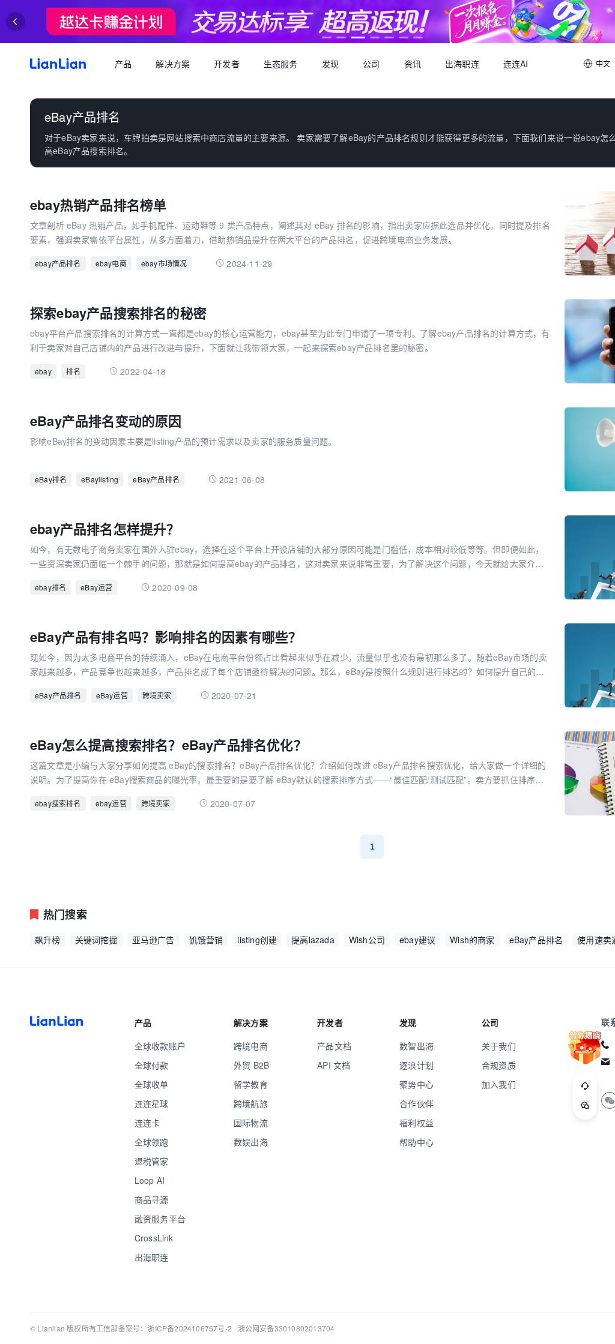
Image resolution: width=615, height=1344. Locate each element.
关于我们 (499, 1046)
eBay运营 (96, 587)
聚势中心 (416, 1084)
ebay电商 (111, 263)
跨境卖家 (157, 695)
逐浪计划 (416, 1065)
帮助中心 (416, 1142)
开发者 (227, 64)
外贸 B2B (251, 1065)
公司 (371, 64)
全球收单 (152, 1084)
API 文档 (333, 1065)
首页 (58, 63)
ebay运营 (111, 803)
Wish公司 (367, 940)
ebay (43, 371)
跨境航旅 (251, 1103)
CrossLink (154, 1238)
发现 (330, 64)
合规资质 (499, 1065)
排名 (73, 371)
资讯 (412, 64)
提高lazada (313, 940)
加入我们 (499, 1084)
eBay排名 (51, 479)
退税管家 (152, 1161)
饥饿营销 (206, 940)
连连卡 (147, 1123)
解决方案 (173, 64)
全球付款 (152, 1065)
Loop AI (150, 1180)
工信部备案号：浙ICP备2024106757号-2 (164, 1328)
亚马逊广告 (153, 940)
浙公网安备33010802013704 (286, 1328)
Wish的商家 (472, 940)
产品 (123, 64)
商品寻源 (152, 1199)
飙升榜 (48, 940)
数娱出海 (251, 1142)
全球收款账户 (160, 1046)
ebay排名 (50, 587)
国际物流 (251, 1123)
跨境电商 (251, 1046)
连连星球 (152, 1103)
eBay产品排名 (156, 479)
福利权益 (416, 1123)
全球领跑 (152, 1142)
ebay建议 (417, 940)
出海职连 (462, 64)
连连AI (516, 64)
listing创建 (257, 940)
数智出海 (416, 1046)
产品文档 (334, 1046)
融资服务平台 (160, 1219)
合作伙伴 (416, 1103)
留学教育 (251, 1084)
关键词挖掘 (96, 940)
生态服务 (281, 64)
